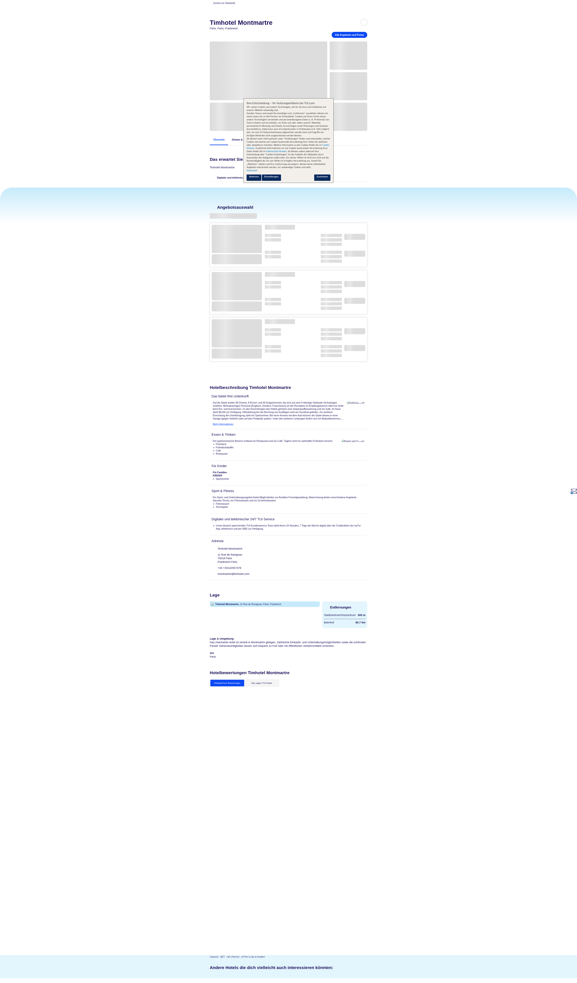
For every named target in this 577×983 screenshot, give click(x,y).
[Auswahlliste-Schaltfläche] (364, 22)
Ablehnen (254, 176)
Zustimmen (322, 176)
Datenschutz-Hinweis (276, 151)
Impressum (252, 170)
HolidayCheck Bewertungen (227, 683)
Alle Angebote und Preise (349, 35)
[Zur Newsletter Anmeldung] (574, 493)
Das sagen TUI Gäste (261, 683)
